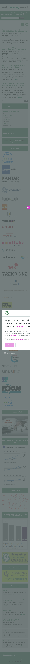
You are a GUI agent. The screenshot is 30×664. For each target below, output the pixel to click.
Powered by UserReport (12, 353)
